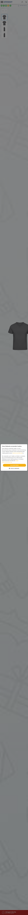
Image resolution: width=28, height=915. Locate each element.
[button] (14, 468)
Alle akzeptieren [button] (14, 465)
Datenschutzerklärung (17, 453)
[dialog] (14, 457)
